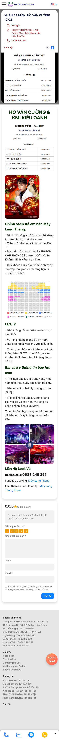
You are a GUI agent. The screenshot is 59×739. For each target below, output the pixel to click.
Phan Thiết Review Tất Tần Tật (19, 694)
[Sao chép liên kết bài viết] (47, 47)
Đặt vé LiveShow (12, 669)
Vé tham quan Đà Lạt (14, 666)
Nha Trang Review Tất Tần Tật (19, 690)
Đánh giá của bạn (15, 526)
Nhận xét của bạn (15, 535)
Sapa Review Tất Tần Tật (16, 680)
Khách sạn (8, 655)
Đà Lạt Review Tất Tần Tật (17, 683)
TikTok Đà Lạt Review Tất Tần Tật (21, 687)
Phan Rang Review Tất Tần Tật (19, 697)
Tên (8, 560)
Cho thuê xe (9, 659)
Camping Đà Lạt (11, 662)
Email (9, 572)
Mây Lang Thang (38, 480)
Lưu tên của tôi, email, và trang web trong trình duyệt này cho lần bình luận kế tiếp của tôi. (30, 588)
